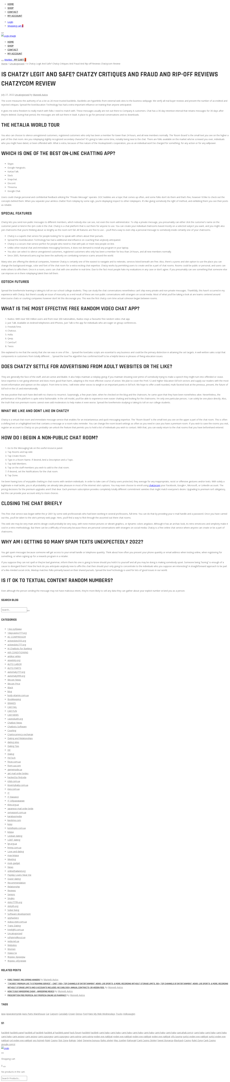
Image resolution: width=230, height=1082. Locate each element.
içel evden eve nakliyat (21, 1040)
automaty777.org (16, 671)
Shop (11, 8)
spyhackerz (13, 917)
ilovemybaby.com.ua (18, 785)
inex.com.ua (14, 789)
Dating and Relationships (20, 738)
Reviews (12, 890)
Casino (54, 1040)
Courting (12, 730)
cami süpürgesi (45, 1036)
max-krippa (13, 855)
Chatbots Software (17, 726)
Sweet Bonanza (165, 1040)
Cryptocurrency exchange (20, 734)
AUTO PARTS (14, 668)
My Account (15, 16)
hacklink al (30, 1032)
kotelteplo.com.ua (17, 828)
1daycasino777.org (17, 632)
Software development (19, 913)
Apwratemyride (14, 1013)
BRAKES (12, 703)
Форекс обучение (17, 960)
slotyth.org (13, 906)
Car (47, 1013)
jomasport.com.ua (17, 812)
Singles (11, 898)
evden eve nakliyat (103, 1036)
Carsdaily (63, 1013)
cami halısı (104, 1032)
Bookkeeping (14, 699)
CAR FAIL (12, 707)
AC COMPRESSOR (17, 636)
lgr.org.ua (12, 843)
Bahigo (72, 1040)
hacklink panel (17, 1032)
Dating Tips (13, 746)
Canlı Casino (209, 1040)
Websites (12, 945)
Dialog (11, 753)
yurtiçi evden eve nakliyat (195, 1036)
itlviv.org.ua (13, 804)
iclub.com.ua (14, 781)
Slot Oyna (63, 1040)
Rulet (47, 1040)
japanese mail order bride (20, 808)
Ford (85, 1013)
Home (11, 4)
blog (10, 691)
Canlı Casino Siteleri (147, 1040)
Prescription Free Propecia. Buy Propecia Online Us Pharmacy (37, 995)
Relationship (14, 886)
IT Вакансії (13, 796)
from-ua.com (14, 765)
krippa (11, 831)
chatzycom (154, 485)
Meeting (12, 859)
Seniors (11, 894)
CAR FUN (12, 710)
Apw (3, 1013)
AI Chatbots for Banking (20, 648)
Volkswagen (129, 1013)
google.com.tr (8, 1044)
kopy (10, 824)
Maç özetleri (120, 1040)
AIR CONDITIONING (18, 652)
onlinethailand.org (17, 871)
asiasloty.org (14, 660)
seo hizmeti (38, 1040)
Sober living (13, 910)
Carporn (54, 1013)
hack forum (75, 1032)
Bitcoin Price (14, 683)
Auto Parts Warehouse (33, 1013)
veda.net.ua (13, 941)
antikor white (14, 656)
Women (11, 949)
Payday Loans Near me (19, 874)
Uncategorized (17, 63)
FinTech (11, 757)
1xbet (79, 1040)
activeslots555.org (17, 640)
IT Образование (16, 800)
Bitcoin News (14, 679)
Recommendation (17, 882)
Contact (13, 12)
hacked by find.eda (17, 777)
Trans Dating (14, 925)
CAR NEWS (13, 714)
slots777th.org (15, 902)
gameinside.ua (15, 769)
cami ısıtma (75, 1036)
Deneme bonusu (91, 1040)
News (10, 867)
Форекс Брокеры (16, 956)
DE (9, 750)
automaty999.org (16, 675)
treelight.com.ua (16, 929)
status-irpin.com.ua (17, 921)
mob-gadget (14, 863)
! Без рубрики (15, 628)
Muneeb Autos (40, 94)
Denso (79, 1013)
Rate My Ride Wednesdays (101, 1013)
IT (9, 792)
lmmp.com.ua (14, 847)
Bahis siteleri (106, 1040)
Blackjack (179, 1040)
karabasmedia (15, 816)
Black (10, 687)
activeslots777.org (17, 644)
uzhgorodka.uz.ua (16, 937)
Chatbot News (15, 722)
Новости (12, 952)
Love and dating (16, 851)
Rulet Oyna (197, 1040)
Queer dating (14, 878)
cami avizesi (18, 1036)
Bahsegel (131, 1040)
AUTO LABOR (15, 664)
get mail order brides (18, 773)
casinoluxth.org (15, 718)
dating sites (13, 742)
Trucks (119, 1013)
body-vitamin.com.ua (18, 695)
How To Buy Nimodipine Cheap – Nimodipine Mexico (31, 991)
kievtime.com (14, 820)
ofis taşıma (176, 1036)
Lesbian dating (15, 835)
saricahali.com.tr (185, 1032)
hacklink (5, 1032)
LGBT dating (14, 839)
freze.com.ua (14, 761)
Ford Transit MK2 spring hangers (24, 979)
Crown (71, 1013)
